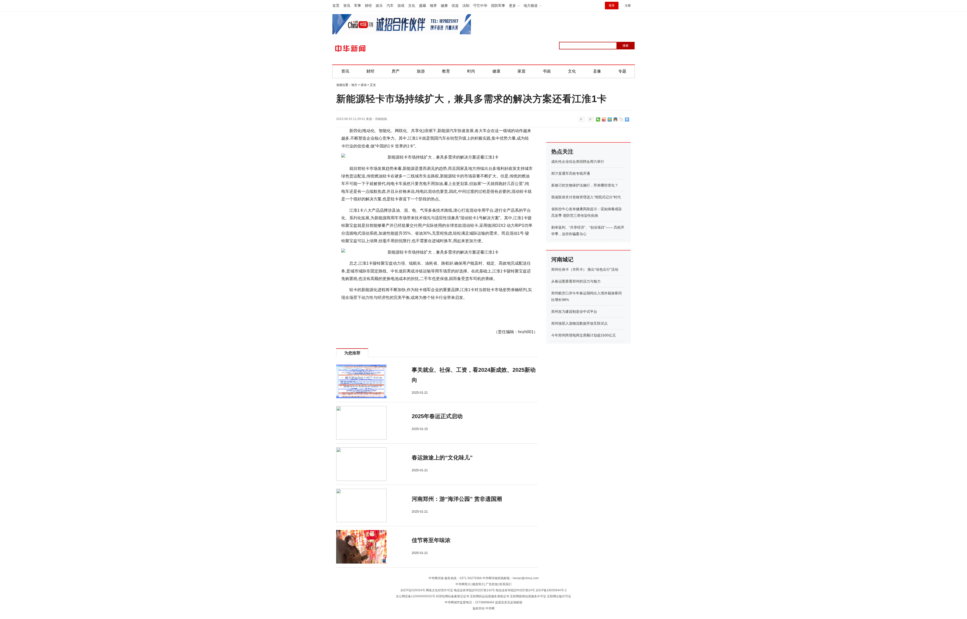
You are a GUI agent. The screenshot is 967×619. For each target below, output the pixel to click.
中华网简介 (463, 584)
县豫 (597, 71)
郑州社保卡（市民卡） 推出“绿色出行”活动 (584, 269)
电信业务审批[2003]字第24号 (515, 590)
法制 (465, 6)
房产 (396, 71)
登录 (612, 5)
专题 (622, 71)
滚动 (364, 85)
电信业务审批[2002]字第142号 (474, 590)
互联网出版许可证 (559, 596)
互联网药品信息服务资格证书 (489, 596)
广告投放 (492, 584)
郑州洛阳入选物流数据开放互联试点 (579, 323)
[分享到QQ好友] (615, 119)
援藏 (422, 6)
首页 (335, 6)
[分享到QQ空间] (610, 119)
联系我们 (505, 584)
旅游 (421, 71)
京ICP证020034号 (412, 590)
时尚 (471, 71)
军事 (357, 6)
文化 (411, 6)
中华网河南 (436, 578)
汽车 (390, 6)
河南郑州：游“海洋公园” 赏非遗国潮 (457, 499)
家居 (521, 71)
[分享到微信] (598, 119)
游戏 (400, 6)
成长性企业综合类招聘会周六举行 (577, 162)
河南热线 (381, 119)
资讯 (346, 6)
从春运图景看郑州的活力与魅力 (576, 281)
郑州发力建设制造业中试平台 (574, 312)
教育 (446, 71)
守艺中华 (480, 6)
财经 (368, 6)
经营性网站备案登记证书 (452, 596)
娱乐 (379, 6)
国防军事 (498, 6)
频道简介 (478, 584)
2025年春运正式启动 (437, 416)
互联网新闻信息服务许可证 (528, 596)
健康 (444, 6)
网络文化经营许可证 (439, 590)
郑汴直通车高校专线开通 (570, 173)
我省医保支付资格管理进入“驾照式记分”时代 (586, 197)
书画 (547, 71)
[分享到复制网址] (621, 119)
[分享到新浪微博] (604, 119)
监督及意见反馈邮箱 (508, 602)
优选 (455, 6)
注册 (628, 5)
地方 (354, 85)
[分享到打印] (627, 119)
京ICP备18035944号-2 (551, 590)
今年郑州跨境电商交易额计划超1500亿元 (583, 335)
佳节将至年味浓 (431, 540)
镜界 (433, 6)
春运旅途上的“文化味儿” (442, 457)
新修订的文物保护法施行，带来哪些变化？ (584, 185)
